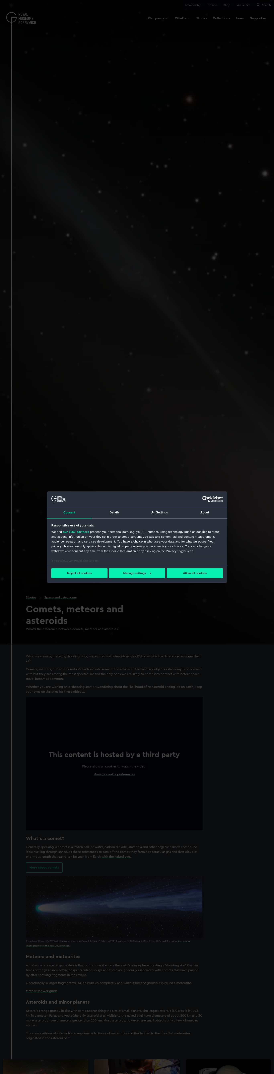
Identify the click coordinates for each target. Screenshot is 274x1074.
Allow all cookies (195, 573)
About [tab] (204, 512)
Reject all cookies (79, 573)
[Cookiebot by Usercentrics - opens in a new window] (205, 499)
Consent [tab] (69, 512)
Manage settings (134, 573)
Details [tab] (114, 512)
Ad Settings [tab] (159, 512)
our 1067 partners (76, 531)
